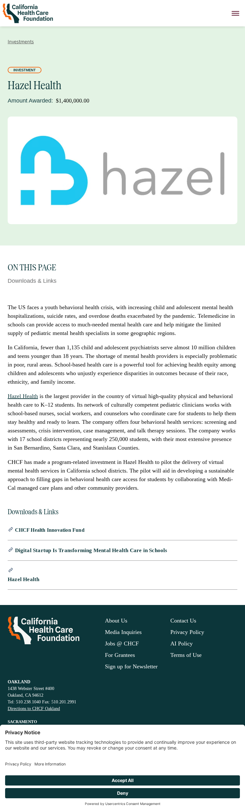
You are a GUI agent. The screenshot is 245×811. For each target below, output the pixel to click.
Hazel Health (23, 396)
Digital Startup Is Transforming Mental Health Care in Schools (91, 550)
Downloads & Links (32, 281)
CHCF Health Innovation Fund (50, 530)
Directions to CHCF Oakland (34, 708)
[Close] (235, 13)
